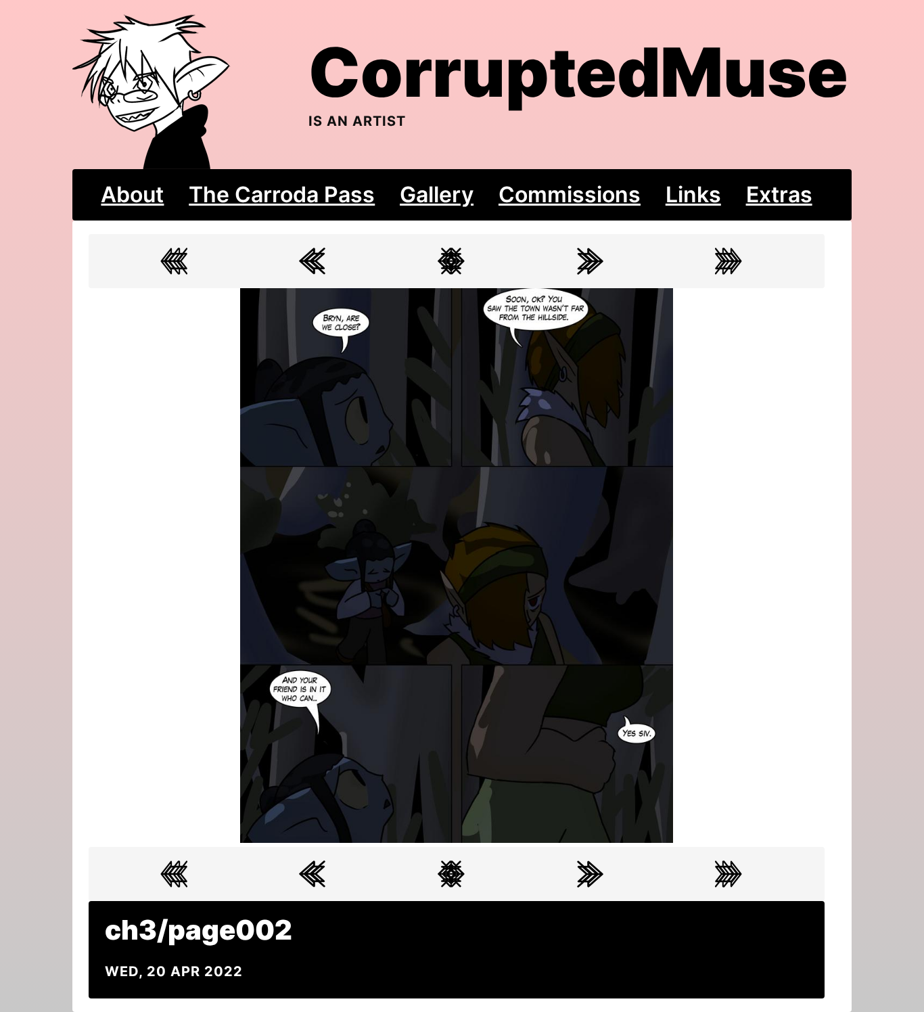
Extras (779, 194)
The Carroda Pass (282, 194)
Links (693, 194)
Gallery (436, 194)
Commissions (570, 194)
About (132, 194)
